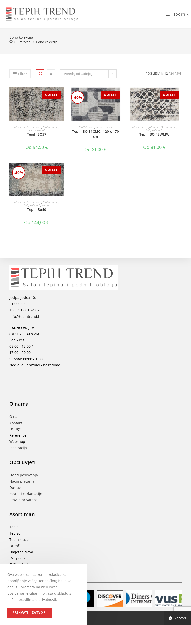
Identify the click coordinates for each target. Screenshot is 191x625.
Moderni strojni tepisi (27, 127)
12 (166, 73)
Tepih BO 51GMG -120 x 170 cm (95, 134)
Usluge (15, 429)
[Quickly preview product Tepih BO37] (62, 96)
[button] (62, 109)
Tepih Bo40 (36, 209)
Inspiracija (18, 447)
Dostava (16, 487)
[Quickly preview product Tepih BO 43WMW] (180, 96)
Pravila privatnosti (24, 499)
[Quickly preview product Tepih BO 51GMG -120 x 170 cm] (121, 96)
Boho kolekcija (46, 42)
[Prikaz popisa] (51, 73)
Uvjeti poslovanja (23, 475)
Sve (179, 73)
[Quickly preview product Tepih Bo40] (62, 171)
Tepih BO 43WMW (154, 134)
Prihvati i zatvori (29, 612)
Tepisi (45, 205)
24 (172, 73)
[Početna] (11, 42)
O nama (16, 416)
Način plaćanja (21, 481)
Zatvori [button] (180, 618)
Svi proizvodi (36, 130)
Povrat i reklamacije (25, 493)
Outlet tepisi (50, 127)
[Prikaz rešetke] (40, 73)
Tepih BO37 (36, 134)
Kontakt (15, 423)
